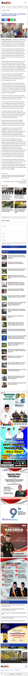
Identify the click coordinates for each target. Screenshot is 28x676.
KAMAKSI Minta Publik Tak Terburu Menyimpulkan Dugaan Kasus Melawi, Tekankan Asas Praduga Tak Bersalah (16, 283)
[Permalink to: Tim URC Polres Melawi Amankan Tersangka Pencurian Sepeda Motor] (20, 191)
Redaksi (12, 670)
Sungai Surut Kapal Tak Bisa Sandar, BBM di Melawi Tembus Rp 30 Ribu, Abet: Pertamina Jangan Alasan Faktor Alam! (17, 337)
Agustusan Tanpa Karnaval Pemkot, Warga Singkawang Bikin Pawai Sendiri (13, 613)
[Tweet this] (6, 20)
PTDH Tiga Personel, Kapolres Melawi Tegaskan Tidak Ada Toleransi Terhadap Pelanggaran (17, 256)
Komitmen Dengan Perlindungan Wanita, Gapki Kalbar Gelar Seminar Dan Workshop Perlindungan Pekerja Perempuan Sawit (13, 175)
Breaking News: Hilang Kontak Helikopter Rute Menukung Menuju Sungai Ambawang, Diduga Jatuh (17, 303)
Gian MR (19, 674)
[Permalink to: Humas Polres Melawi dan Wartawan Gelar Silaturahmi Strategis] (4, 384)
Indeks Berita (17, 670)
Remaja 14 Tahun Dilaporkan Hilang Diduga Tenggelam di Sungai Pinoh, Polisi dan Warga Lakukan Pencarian (16, 323)
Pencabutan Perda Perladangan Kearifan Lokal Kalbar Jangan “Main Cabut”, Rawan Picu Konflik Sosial (14, 617)
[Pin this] (8, 20)
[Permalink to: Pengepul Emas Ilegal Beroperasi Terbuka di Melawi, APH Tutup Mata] (4, 371)
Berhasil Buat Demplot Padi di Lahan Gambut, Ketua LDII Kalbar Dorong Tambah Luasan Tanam (16, 344)
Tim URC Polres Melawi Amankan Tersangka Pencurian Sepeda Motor (19, 196)
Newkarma (12, 674)
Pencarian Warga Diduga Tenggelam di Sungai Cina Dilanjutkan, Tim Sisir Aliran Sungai (17, 310)
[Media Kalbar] (6, 2)
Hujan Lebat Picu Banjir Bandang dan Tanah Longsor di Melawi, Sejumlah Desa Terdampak (17, 350)
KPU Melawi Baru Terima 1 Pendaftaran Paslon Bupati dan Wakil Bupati (14, 181)
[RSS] (25, 666)
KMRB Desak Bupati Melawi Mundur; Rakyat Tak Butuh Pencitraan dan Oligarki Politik (17, 277)
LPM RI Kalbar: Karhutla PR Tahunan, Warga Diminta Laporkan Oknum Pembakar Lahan (12, 605)
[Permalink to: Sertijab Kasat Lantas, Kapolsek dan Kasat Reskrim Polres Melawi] (4, 358)
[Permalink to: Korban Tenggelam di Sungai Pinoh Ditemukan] (4, 317)
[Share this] (3, 20)
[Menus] (26, 3)
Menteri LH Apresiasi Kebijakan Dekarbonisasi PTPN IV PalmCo (13, 620)
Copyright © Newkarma (5, 670)
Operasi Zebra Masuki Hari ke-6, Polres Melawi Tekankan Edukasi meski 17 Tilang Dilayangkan (16, 377)
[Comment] (14, 20)
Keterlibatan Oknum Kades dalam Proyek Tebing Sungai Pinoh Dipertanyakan (7, 210)
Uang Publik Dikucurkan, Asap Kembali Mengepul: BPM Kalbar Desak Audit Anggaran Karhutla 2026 (12, 609)
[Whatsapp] (11, 20)
